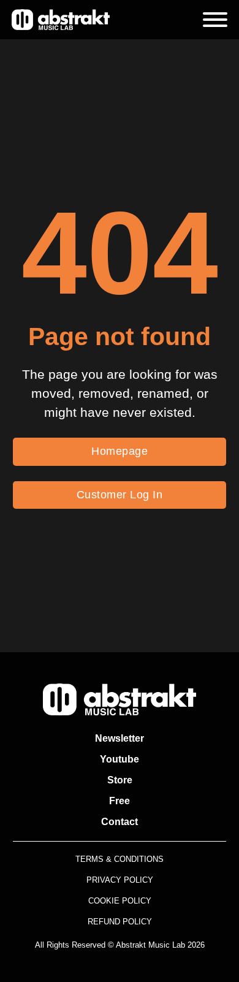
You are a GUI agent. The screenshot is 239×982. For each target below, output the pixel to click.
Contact (119, 821)
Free (119, 801)
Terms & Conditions (119, 859)
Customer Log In (120, 495)
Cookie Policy (119, 900)
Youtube (119, 759)
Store (119, 780)
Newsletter (119, 738)
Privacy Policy (119, 880)
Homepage (119, 451)
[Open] (215, 19)
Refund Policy (120, 921)
